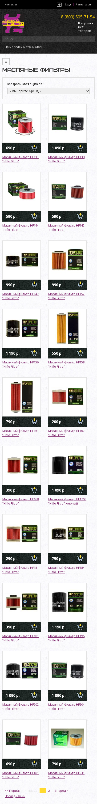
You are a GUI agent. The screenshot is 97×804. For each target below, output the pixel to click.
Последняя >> (15, 796)
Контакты (11, 4)
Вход (68, 4)
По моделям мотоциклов (23, 46)
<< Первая (12, 790)
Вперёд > (62, 790)
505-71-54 (78, 17)
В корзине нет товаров (85, 27)
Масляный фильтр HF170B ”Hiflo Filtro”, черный (67, 501)
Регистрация (84, 4)
